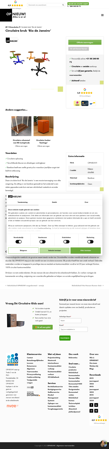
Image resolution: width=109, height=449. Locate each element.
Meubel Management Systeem (53, 398)
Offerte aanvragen (85, 42)
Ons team (93, 363)
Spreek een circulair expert (78, 4)
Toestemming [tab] (22, 202)
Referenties (73, 357)
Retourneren (32, 366)
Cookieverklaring (44, 228)
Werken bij (94, 366)
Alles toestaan (85, 250)
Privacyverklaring (34, 374)
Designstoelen (74, 389)
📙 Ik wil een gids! (42, 327)
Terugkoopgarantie (55, 409)
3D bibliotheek (53, 377)
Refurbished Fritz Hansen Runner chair (87, 285)
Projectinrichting (54, 357)
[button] (102, 15)
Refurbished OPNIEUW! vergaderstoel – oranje (25, 285)
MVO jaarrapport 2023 (94, 389)
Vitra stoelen (73, 386)
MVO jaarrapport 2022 (94, 381)
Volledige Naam (65, 316)
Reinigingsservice (55, 389)
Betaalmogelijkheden (35, 360)
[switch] (42, 241)
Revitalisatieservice (55, 386)
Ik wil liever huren (78, 48)
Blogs (92, 369)
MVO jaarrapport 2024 (94, 398)
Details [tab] (54, 202)
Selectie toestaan (54, 250)
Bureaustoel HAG (75, 384)
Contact (30, 357)
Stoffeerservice (53, 392)
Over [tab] (86, 202)
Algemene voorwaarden (65, 446)
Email (61, 325)
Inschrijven (64, 338)
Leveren (30, 363)
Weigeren (23, 250)
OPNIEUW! (51, 446)
